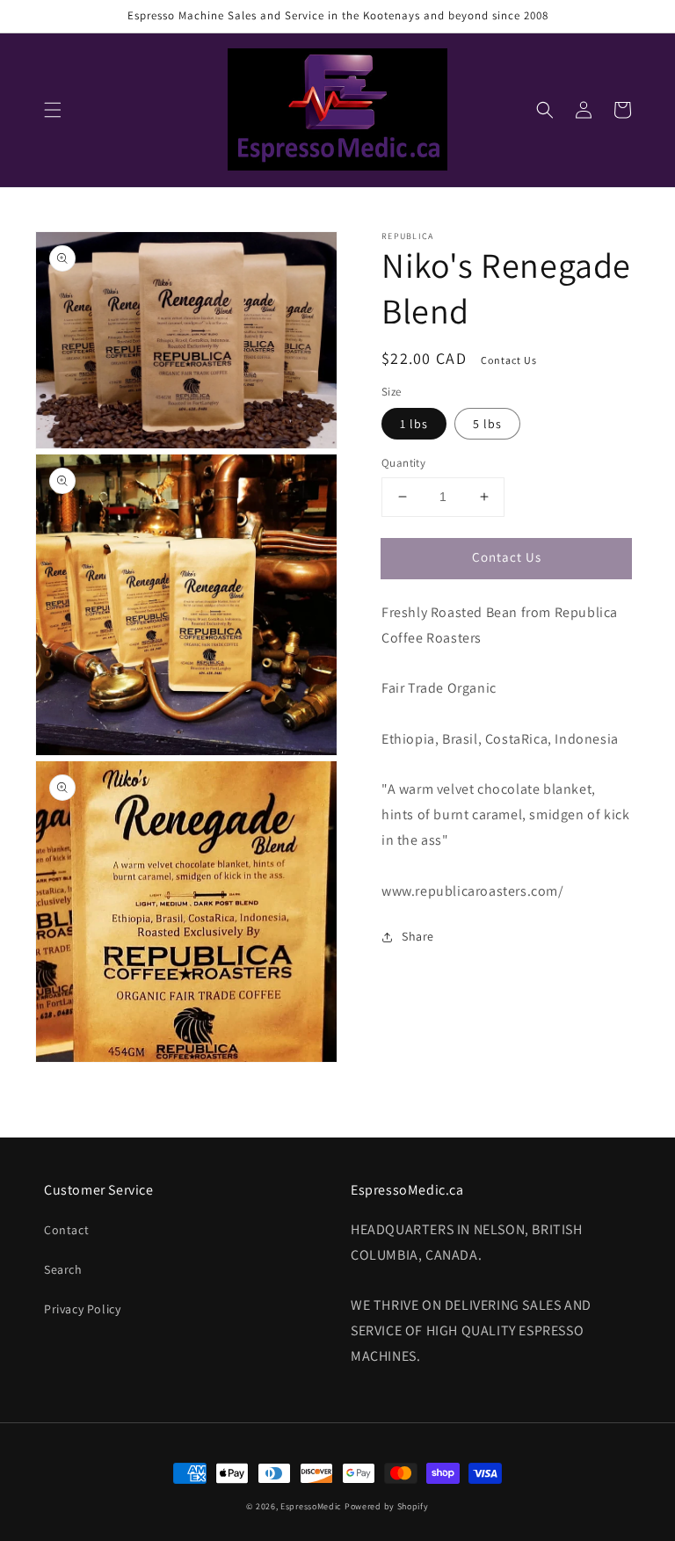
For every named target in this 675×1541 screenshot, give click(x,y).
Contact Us (506, 557)
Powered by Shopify (387, 1506)
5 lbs (487, 424)
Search (63, 1269)
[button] (52, 110)
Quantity (403, 462)
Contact (66, 1230)
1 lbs (414, 424)
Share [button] (418, 936)
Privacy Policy (82, 1309)
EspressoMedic (311, 1506)
